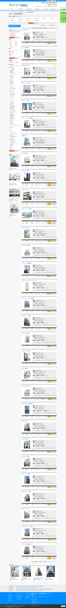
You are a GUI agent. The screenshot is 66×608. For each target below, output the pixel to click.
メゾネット (12, 97)
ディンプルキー (13, 137)
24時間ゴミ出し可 (13, 141)
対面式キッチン (13, 112)
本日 (16, 61)
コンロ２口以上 (13, 109)
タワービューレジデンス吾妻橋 (28, 298)
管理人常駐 (12, 81)
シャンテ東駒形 (25, 47)
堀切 (32, 587)
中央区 (38, 247)
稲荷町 (28, 18)
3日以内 (11, 62)
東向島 (23, 587)
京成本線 (40, 589)
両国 (40, 212)
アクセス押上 (25, 30)
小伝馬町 (39, 444)
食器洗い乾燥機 (13, 110)
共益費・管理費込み (13, 35)
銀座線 (36, 35)
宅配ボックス (12, 135)
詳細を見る (49, 43)
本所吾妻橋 (40, 34)
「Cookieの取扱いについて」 (11, 606)
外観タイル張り (13, 108)
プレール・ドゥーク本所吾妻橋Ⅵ (38, 577)
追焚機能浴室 (12, 114)
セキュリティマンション (21, 595)
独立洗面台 (12, 120)
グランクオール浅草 (26, 350)
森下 (34, 587)
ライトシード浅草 (26, 100)
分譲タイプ (12, 80)
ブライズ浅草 (25, 421)
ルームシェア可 (13, 89)
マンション (15, 28)
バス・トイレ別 (13, 113)
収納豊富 (12, 127)
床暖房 (11, 122)
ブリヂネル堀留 (25, 438)
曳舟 (40, 268)
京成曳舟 (33, 590)
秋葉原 (38, 548)
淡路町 (39, 477)
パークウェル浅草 (26, 333)
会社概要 (10, 595)
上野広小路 (37, 18)
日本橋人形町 (41, 405)
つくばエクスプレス (38, 86)
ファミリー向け (13, 93)
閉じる (63, 606)
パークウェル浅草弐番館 (27, 263)
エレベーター (12, 102)
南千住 (38, 106)
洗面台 (11, 117)
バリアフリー (12, 78)
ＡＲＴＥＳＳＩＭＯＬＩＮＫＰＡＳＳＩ (30, 280)
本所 (39, 67)
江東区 (20, 586)
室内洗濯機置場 (13, 94)
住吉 (35, 590)
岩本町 (40, 546)
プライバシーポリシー (12, 596)
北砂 (30, 587)
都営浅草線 (36, 34)
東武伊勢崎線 (37, 268)
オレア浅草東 (25, 368)
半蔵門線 (36, 33)
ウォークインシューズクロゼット (14, 126)
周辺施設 (27, 596)
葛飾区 (26, 586)
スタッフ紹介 (28, 595)
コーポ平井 (11, 167)
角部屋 (11, 148)
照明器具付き (12, 103)
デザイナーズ (12, 73)
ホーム (10, 593)
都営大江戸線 (37, 53)
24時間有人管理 (13, 139)
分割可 (11, 79)
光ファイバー (12, 131)
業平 (39, 32)
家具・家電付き (13, 106)
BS (11, 129)
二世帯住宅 (12, 83)
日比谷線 (36, 105)
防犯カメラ (12, 138)
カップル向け (12, 91)
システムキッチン (13, 111)
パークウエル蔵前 (26, 170)
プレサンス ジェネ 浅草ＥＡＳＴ (29, 526)
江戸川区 (23, 586)
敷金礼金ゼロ (19, 593)
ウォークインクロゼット (14, 124)
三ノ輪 (39, 105)
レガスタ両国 (25, 153)
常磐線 (36, 106)
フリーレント (12, 84)
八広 (28, 587)
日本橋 (20, 20)
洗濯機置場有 (12, 107)
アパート (11, 28)
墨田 (36, 587)
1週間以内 (17, 62)
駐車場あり (12, 144)
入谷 (38, 532)
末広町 (44, 18)
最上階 (11, 146)
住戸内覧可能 (12, 142)
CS (11, 128)
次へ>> (54, 561)
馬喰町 (21, 590)
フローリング (12, 95)
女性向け (12, 92)
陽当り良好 (12, 71)
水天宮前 (39, 408)
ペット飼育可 (12, 68)
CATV (11, 130)
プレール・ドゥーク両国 (27, 208)
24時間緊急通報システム (14, 136)
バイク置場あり (13, 105)
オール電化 (12, 101)
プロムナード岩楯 (26, 456)
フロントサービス (13, 140)
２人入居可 (12, 77)
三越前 (12, 20)
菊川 (17, 590)
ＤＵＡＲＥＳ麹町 (48, 577)
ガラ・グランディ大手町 (27, 491)
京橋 (28, 20)
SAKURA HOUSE (26, 65)
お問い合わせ (28, 593)
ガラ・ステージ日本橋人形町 (28, 403)
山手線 (36, 478)
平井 (17, 587)
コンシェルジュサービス (14, 143)
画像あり (11, 65)
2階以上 (11, 145)
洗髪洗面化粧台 (13, 118)
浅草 (12, 18)
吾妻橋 (40, 282)
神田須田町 (41, 476)
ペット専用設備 (13, 69)
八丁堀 (38, 250)
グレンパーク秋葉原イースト (28, 544)
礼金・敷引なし (12, 34)
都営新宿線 (36, 479)
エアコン (12, 121)
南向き (11, 147)
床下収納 (12, 123)
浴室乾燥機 (12, 115)
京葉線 (36, 250)
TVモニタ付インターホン (14, 134)
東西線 (48, 589)
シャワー (12, 119)
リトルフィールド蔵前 (27, 315)
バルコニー (12, 99)
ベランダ (12, 98)
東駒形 (40, 49)
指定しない (11, 61)
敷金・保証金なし (12, 33)
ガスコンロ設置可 (13, 88)
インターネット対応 (13, 132)
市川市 (35, 586)
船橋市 (40, 586)
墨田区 (38, 32)
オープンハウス (13, 86)
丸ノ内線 (36, 477)
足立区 (43, 586)
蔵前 (40, 53)
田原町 (20, 18)
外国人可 (12, 87)
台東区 (38, 85)
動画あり (17, 65)
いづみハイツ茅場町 (26, 245)
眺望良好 (12, 82)
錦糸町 (38, 590)
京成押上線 (32, 589)
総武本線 (51, 589)
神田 (52, 18)
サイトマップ (11, 599)
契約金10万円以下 (20, 596)
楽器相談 (12, 70)
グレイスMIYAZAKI (12, 577)
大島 (21, 587)
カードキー (12, 85)
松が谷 (40, 85)
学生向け (12, 90)
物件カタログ (11, 600)
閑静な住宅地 (12, 72)
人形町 (39, 407)
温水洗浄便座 (12, 116)
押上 (38, 33)
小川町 (40, 479)
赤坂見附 (37, 20)
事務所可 (12, 76)
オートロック (12, 133)
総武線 (36, 286)
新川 (39, 247)
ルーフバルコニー (13, 100)
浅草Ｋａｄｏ (25, 135)
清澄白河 (41, 590)
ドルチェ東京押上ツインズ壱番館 (14, 198)
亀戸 (19, 587)
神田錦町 (40, 493)
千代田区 (38, 476)
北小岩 (26, 587)
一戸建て (11, 29)
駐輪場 (11, 104)
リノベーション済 (13, 74)
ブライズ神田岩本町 (24, 577)
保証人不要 (12, 75)
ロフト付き (12, 96)
